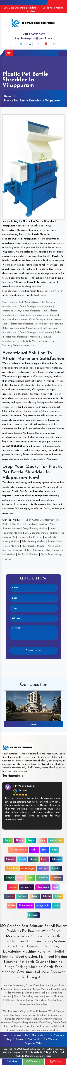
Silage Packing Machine (35, 529)
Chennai (13, 887)
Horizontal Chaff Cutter (30, 537)
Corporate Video (33, 1044)
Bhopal (33, 859)
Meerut (34, 896)
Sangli (30, 878)
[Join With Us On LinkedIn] (29, 44)
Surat (45, 850)
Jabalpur (56, 859)
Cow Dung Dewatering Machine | (21, 8)
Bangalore (12, 868)
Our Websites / (51, 1039)
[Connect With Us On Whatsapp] (54, 44)
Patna (8, 840)
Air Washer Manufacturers (49, 324)
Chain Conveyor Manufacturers (45, 319)
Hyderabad (43, 887)
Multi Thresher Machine (34, 546)
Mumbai (56, 868)
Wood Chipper (32, 936)
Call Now (12, 1062)
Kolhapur (43, 868)
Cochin (11, 906)
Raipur (31, 840)
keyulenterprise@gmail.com (33, 38)
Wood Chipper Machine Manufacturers (36, 247)
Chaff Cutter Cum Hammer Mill (42, 520)
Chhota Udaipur (18, 850)
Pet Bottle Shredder (28, 555)
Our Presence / (56, 1035)
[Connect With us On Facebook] (13, 44)
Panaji (42, 840)
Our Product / (39, 1035)
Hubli (56, 906)
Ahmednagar (27, 868)
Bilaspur (19, 840)
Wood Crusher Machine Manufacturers (36, 385)
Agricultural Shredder (36, 524)
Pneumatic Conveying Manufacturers (21, 311)
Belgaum (33, 915)
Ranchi (22, 859)
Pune (20, 878)
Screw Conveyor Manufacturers (36, 306)
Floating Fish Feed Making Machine (31, 550)
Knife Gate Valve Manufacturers (37, 341)
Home (7, 96)
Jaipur (58, 896)
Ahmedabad (55, 840)
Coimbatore (27, 887)
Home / (5, 1035)
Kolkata (47, 896)
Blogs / (10, 1039)
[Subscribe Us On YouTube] (46, 44)
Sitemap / (21, 1039)
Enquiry (57, 1062)
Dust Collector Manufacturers (17, 324)
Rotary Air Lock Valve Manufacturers (21, 328)
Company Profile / (20, 1035)
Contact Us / (34, 1039)
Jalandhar (43, 878)
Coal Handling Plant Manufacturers (20, 302)
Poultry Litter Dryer (12, 524)
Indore (44, 859)
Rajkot (33, 724)
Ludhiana (57, 878)
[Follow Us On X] (21, 44)
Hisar (54, 850)
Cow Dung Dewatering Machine (41, 533)
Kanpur (9, 896)
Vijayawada (43, 906)
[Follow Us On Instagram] (38, 44)
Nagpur (10, 878)
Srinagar (10, 859)
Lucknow (22, 896)
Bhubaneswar (26, 906)
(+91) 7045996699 (33, 34)
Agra (55, 887)
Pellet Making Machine (33, 542)
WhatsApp (35, 1062)
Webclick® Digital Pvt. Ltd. (49, 1052)
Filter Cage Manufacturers (34, 315)
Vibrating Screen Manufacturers (19, 346)
